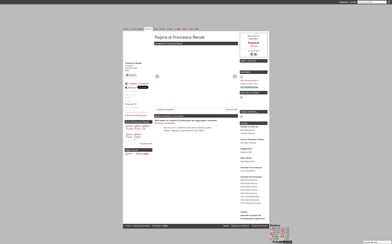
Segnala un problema (240, 226)
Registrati (343, 2)
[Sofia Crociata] (129, 128)
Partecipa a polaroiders (165, 123)
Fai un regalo (142, 154)
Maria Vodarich (197, 128)
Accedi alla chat (370, 242)
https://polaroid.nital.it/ (249, 80)
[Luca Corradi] (129, 136)
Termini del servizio (260, 226)
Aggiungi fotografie (166, 109)
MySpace (132, 87)
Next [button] (235, 76)
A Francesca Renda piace (136, 115)
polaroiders (145, 226)
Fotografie (129, 104)
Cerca (389, 2)
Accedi (353, 2)
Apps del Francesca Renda (136, 112)
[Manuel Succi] (137, 128)
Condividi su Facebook (138, 84)
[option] (196, 76)
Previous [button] (157, 76)
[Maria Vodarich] (137, 136)
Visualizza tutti (146, 144)
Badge (226, 226)
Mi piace (132, 75)
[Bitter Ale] (146, 128)
